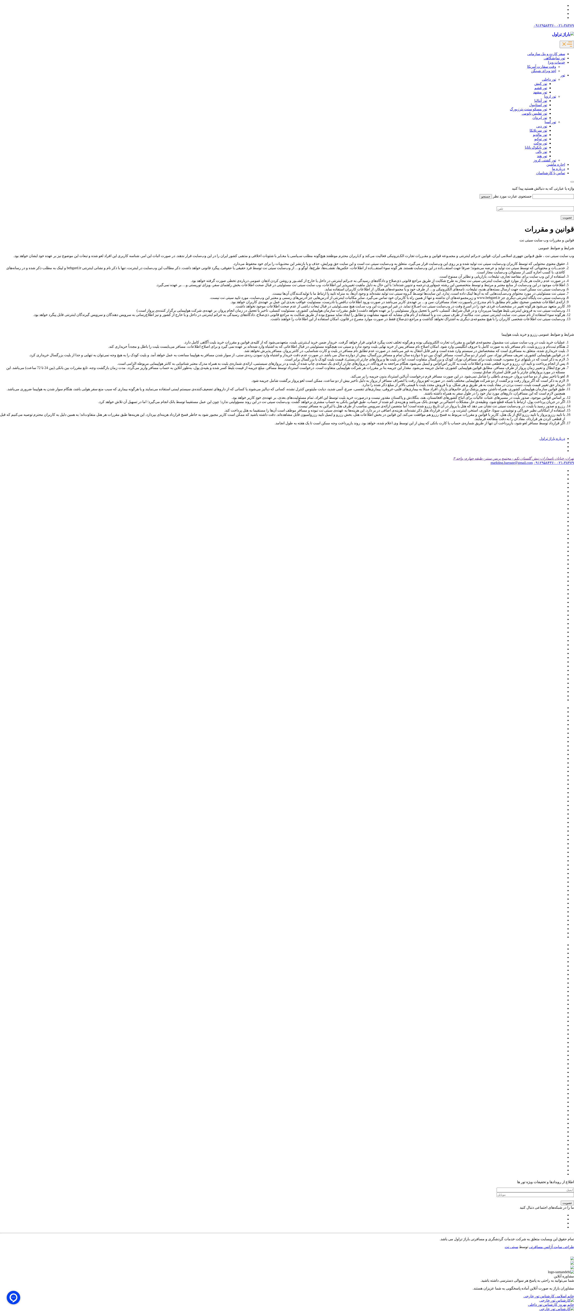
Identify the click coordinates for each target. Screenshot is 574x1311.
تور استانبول (538, 105)
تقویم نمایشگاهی (552, 509)
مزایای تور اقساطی (550, 683)
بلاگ (562, 492)
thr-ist (561, 700)
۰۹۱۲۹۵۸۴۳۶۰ (545, 25)
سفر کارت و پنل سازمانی (546, 54)
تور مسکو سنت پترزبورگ (528, 109)
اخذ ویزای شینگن (543, 71)
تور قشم (540, 88)
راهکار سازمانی (553, 649)
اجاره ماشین (555, 164)
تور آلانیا (559, 530)
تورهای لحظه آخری (551, 632)
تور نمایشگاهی (554, 58)
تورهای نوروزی (554, 636)
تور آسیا (550, 122)
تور (563, 75)
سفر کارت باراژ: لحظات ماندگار (541, 666)
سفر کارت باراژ (553, 662)
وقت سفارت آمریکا (541, 67)
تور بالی (541, 152)
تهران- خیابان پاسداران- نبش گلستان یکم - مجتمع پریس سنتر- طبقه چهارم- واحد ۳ (513, 458)
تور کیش (540, 84)
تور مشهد (540, 92)
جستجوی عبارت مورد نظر (512, 196)
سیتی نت (511, 1247)
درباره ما (558, 169)
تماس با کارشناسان (550, 173)
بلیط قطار (557, 500)
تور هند (542, 156)
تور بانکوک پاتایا (536, 147)
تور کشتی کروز (544, 160)
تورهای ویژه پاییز (552, 640)
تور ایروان (540, 118)
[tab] (552, 438)
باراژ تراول (557, 487)
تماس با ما (557, 517)
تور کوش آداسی (553, 598)
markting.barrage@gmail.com (512, 463)
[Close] (572, 181)
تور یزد (560, 628)
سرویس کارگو (554, 657)
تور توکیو (540, 139)
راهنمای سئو (556, 653)
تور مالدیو (540, 135)
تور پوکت (540, 143)
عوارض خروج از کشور (548, 670)
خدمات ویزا (556, 62)
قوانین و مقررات (552, 679)
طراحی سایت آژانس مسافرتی (551, 1247)
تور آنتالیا (540, 101)
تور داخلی (549, 79)
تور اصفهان (556, 547)
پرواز (561, 504)
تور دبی (541, 126)
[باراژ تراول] (563, 34)
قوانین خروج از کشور (549, 674)
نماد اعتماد (557, 687)
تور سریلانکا (538, 130)
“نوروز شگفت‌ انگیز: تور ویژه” (543, 470)
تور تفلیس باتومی (534, 113)
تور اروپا (550, 96)
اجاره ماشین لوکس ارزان (546, 479)
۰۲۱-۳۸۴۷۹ (565, 25)
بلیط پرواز (557, 496)
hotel (561, 474)
